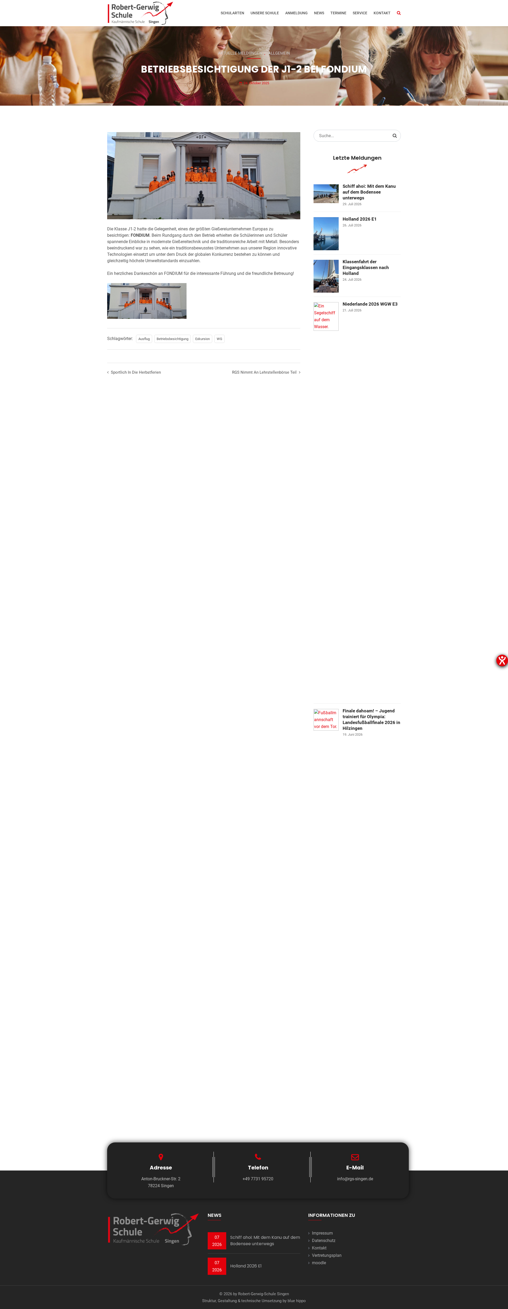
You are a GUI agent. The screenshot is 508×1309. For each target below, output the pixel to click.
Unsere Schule (265, 13)
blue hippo (297, 1300)
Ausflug (144, 339)
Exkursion (202, 339)
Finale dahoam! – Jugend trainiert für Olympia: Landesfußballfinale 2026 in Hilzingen (371, 719)
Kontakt (382, 13)
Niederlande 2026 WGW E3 (370, 304)
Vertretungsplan (327, 1255)
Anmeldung (296, 13)
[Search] (395, 135)
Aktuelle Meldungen (240, 53)
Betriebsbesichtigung (172, 339)
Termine (338, 13)
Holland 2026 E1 (360, 219)
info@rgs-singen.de (355, 1178)
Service (360, 13)
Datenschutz (323, 1240)
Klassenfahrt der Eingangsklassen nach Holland (366, 267)
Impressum (322, 1233)
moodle (319, 1262)
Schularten (232, 13)
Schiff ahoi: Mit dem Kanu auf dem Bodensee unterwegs (369, 192)
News (319, 13)
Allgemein (279, 53)
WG (219, 339)
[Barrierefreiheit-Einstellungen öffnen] (502, 660)
